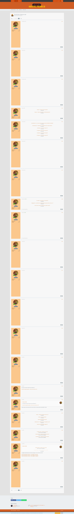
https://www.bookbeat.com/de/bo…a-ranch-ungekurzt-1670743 (29, 455)
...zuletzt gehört (15, 505)
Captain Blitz (16, 15)
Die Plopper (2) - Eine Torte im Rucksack (42, 130)
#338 (62, 430)
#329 (62, 212)
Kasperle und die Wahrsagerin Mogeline (42, 424)
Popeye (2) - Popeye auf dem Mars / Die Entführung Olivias (41, 112)
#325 (62, 121)
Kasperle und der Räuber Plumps (42, 419)
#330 (62, 241)
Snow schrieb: (24, 401)
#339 (62, 443)
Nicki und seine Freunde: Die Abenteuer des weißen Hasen (42, 205)
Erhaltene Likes (13, 130)
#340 (62, 461)
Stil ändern (62, 510)
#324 (62, 108)
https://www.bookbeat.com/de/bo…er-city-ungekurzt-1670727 (29, 454)
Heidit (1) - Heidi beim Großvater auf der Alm (41, 414)
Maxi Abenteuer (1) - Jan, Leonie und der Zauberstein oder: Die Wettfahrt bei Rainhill (41, 123)
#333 (62, 328)
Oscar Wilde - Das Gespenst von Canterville (41, 200)
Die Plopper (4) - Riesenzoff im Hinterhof (42, 135)
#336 (62, 399)
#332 (62, 299)
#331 (62, 270)
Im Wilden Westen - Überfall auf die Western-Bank (42, 436)
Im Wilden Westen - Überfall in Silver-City (42, 431)
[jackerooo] (29, 506)
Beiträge (13, 88)
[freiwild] (12, 506)
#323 (62, 79)
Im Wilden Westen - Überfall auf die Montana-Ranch (41, 434)
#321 (62, 21)
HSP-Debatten (14, 506)
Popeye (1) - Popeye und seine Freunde (42, 109)
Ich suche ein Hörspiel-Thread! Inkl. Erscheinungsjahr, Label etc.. (38, 505)
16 (17, 18)
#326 (62, 141)
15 (16, 18)
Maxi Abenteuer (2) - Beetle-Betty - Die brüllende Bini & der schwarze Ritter (41, 125)
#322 (62, 50)
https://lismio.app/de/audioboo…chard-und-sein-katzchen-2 (29, 389)
